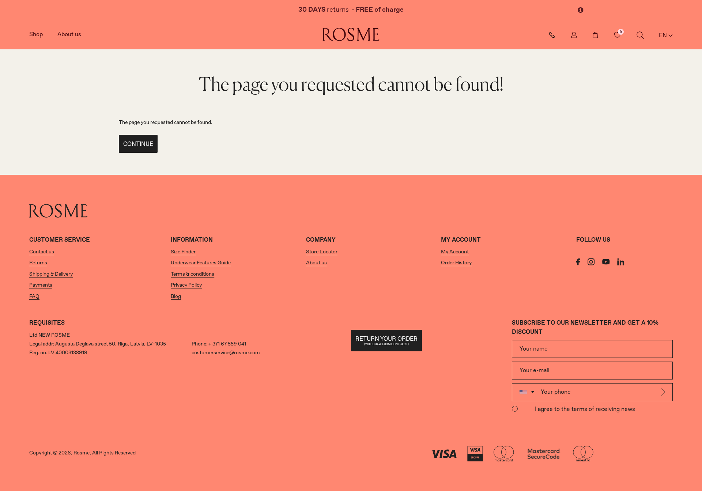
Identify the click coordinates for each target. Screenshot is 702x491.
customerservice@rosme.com (226, 353)
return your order (386, 340)
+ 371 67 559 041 (227, 344)
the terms (574, 409)
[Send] (664, 392)
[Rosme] (351, 34)
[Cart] (596, 35)
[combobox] (525, 392)
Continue (138, 144)
